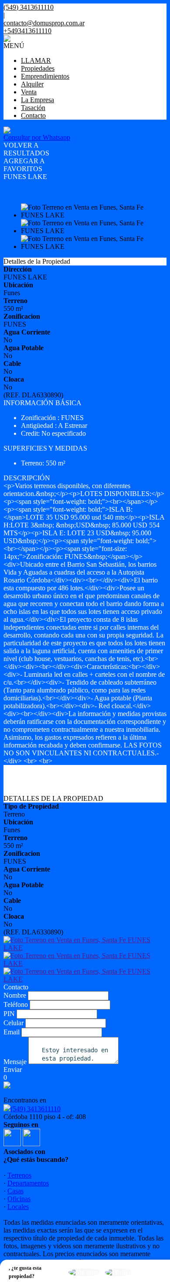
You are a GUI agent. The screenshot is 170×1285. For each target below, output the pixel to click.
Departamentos (28, 1183)
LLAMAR (36, 60)
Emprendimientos (45, 76)
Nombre (14, 995)
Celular (13, 1023)
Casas (15, 1191)
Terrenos (19, 1175)
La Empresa (37, 99)
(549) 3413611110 (35, 1109)
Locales (18, 1206)
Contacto (33, 115)
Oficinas (19, 1198)
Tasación (33, 107)
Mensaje (15, 1061)
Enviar (12, 1069)
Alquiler (32, 84)
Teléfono (15, 1004)
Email (11, 1032)
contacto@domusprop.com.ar (44, 23)
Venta (29, 92)
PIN (9, 1013)
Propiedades (37, 68)
